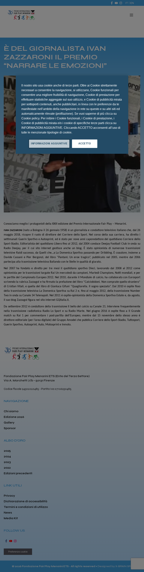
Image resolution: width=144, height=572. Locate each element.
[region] (72, 115)
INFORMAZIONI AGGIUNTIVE (49, 143)
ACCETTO (84, 143)
